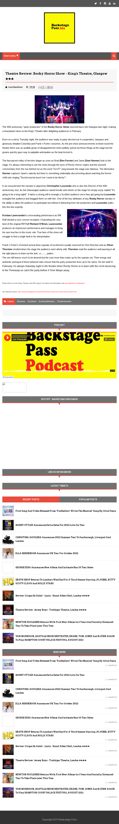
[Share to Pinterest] (51, 87)
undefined (112, 665)
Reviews (21, 301)
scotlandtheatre (47, 301)
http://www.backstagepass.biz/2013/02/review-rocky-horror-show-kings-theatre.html (47, 292)
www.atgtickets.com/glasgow (75, 283)
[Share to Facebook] (48, 87)
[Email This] (39, 87)
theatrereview (64, 301)
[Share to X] (45, 87)
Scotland (32, 301)
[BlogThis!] (42, 87)
